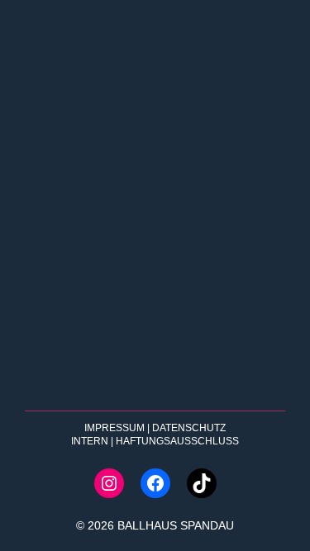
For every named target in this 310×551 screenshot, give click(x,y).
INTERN (89, 441)
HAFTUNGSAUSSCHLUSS (177, 441)
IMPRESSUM (114, 428)
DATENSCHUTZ (189, 428)
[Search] (253, 380)
